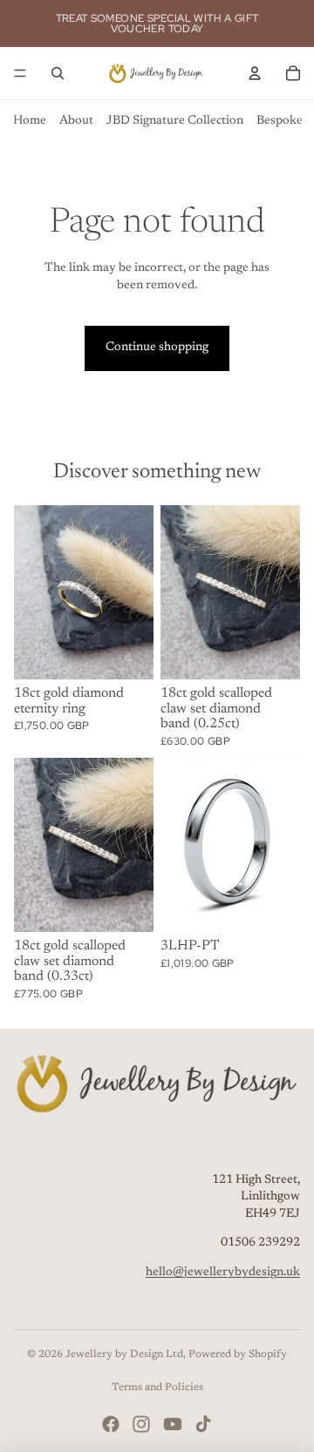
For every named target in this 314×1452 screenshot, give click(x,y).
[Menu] (20, 73)
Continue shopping (157, 347)
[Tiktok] (203, 1424)
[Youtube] (172, 1424)
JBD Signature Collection (174, 121)
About (76, 121)
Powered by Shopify (237, 1354)
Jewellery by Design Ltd (124, 1354)
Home (29, 121)
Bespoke (279, 121)
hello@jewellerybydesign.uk (223, 1272)
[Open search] (57, 73)
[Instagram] (141, 1424)
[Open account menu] (255, 73)
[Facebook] (110, 1424)
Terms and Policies (157, 1387)
